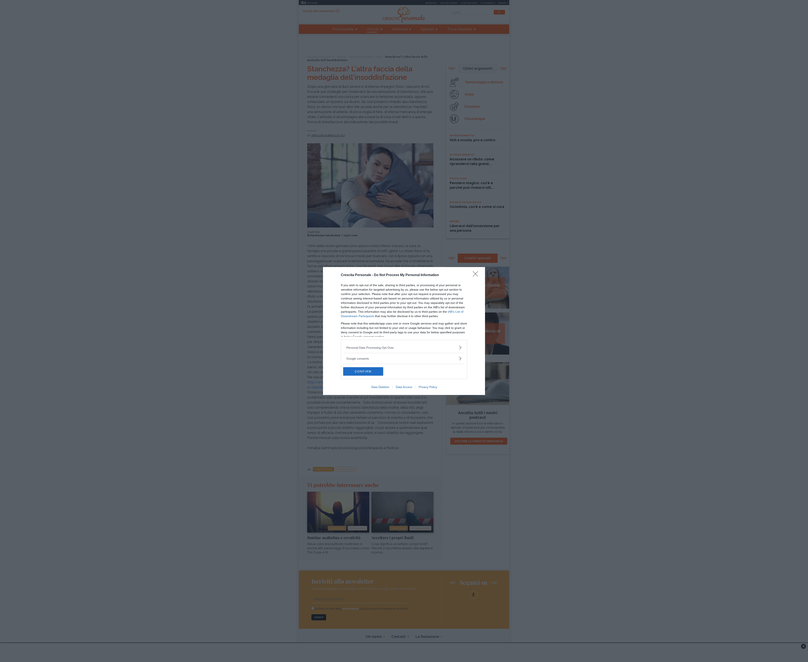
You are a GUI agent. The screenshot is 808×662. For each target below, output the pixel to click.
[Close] (477, 275)
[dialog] (404, 331)
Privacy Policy (428, 387)
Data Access (404, 387)
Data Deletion (380, 387)
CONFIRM (363, 371)
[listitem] (404, 347)
